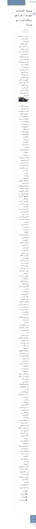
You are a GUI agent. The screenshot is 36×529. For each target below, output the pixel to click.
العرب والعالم (25, 31)
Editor (26, 29)
